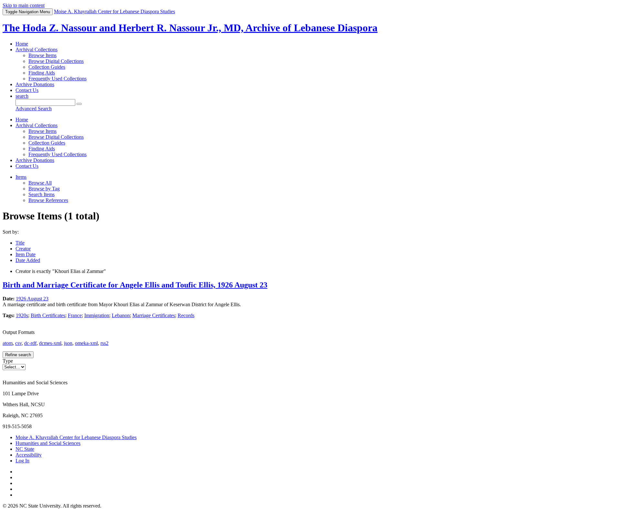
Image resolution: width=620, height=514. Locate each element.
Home (22, 43)
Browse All (40, 183)
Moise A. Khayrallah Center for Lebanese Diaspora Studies (76, 437)
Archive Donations (35, 84)
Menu (27, 11)
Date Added (28, 260)
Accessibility (29, 455)
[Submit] (79, 104)
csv (18, 343)
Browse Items (42, 55)
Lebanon (121, 315)
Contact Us (27, 90)
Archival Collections (36, 49)
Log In (22, 460)
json (68, 343)
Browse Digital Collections (56, 61)
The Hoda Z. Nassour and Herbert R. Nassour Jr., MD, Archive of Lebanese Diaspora (190, 28)
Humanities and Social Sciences (48, 443)
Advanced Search (34, 108)
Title (20, 243)
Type (8, 361)
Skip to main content (24, 5)
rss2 (104, 343)
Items (21, 177)
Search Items (41, 194)
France (75, 315)
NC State (25, 449)
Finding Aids (41, 73)
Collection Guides (46, 67)
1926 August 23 (32, 298)
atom (8, 343)
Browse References (48, 200)
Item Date (26, 254)
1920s (22, 315)
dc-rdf (30, 343)
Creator (23, 248)
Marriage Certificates (153, 315)
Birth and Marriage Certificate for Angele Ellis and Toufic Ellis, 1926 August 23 (135, 285)
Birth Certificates (48, 315)
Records (186, 315)
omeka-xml (86, 343)
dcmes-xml (50, 343)
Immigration (96, 315)
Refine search (18, 354)
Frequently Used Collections (57, 78)
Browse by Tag (44, 188)
